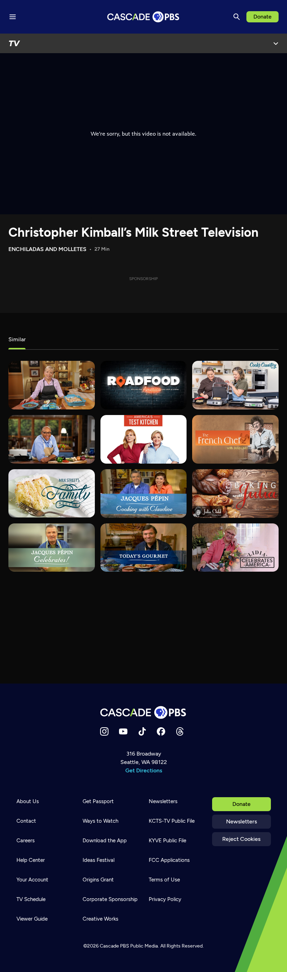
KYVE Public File (167, 840)
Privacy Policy (165, 899)
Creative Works (100, 919)
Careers (25, 840)
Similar (17, 339)
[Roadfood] (143, 385)
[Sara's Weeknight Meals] (51, 385)
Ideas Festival (98, 860)
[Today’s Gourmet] (143, 547)
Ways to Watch (100, 821)
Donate (262, 16)
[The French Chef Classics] (235, 439)
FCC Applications (169, 860)
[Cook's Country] (235, 385)
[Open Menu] (276, 43)
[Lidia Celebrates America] (235, 547)
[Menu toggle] (12, 17)
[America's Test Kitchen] (143, 439)
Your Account (32, 880)
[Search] (236, 17)
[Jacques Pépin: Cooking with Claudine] (143, 493)
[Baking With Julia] (235, 493)
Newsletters (241, 821)
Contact (26, 821)
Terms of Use (164, 880)
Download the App (105, 840)
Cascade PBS (114, 946)
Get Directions (143, 770)
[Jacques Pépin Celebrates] (51, 547)
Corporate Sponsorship (110, 899)
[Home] (143, 712)
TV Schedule (31, 899)
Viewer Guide (32, 919)
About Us (27, 801)
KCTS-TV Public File (172, 821)
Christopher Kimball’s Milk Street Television (133, 232)
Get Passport (98, 801)
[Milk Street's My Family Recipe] (51, 493)
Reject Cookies (241, 839)
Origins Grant (98, 880)
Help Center (30, 860)
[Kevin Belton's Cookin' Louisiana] (51, 439)
